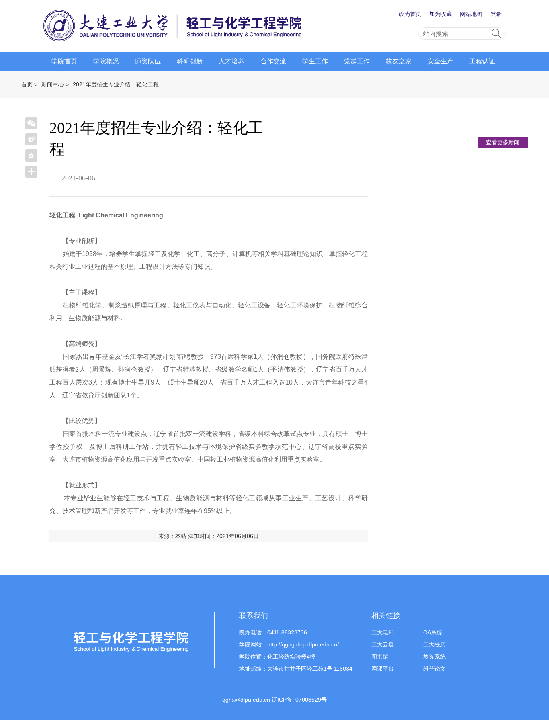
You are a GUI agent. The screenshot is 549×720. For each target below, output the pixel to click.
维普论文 (434, 668)
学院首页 (64, 61)
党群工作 (357, 61)
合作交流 (273, 61)
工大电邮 (382, 632)
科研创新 (190, 61)
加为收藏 (440, 14)
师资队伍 (148, 61)
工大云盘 (382, 644)
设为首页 (410, 14)
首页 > (29, 84)
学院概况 (106, 61)
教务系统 (434, 656)
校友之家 (399, 61)
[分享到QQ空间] (31, 155)
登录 (496, 14)
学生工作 (315, 61)
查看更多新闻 (503, 142)
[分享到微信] (31, 123)
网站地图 (471, 14)
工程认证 (482, 61)
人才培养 (231, 61)
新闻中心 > (55, 84)
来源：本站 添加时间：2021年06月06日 (208, 536)
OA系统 (432, 632)
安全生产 (440, 61)
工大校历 (434, 644)
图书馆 (379, 656)
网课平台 (382, 668)
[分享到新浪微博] (31, 139)
